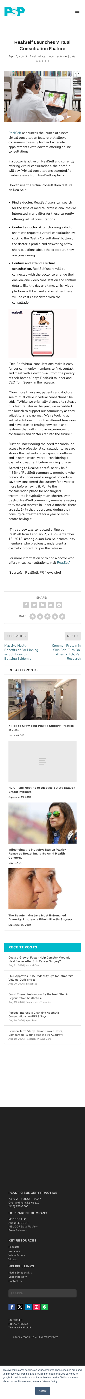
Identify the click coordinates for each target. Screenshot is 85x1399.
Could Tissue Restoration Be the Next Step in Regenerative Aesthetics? (38, 996)
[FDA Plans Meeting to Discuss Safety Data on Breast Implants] (42, 761)
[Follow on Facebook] (11, 1307)
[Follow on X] (20, 1307)
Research (31, 1038)
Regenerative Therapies (38, 1002)
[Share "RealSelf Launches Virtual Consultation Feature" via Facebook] (26, 605)
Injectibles (31, 983)
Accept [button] (42, 1390)
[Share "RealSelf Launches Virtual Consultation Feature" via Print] (59, 605)
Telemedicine (57, 56)
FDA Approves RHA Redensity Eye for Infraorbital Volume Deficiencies (41, 978)
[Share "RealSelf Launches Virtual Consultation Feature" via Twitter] (34, 605)
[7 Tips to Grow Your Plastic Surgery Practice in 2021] (42, 699)
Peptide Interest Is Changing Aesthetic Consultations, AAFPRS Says (33, 1014)
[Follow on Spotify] (44, 1307)
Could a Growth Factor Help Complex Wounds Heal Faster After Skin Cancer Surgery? (39, 959)
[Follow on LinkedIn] (28, 1307)
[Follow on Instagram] (36, 1307)
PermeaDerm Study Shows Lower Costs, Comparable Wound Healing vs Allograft (35, 1033)
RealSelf (14, 133)
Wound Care (32, 965)
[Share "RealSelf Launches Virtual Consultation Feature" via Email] (51, 605)
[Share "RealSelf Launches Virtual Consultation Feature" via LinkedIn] (42, 605)
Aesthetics (37, 56)
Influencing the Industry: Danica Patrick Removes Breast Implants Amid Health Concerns (37, 853)
